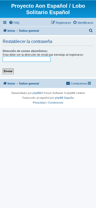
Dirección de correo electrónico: (25, 51)
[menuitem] (14, 22)
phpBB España (64, 97)
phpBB (37, 92)
